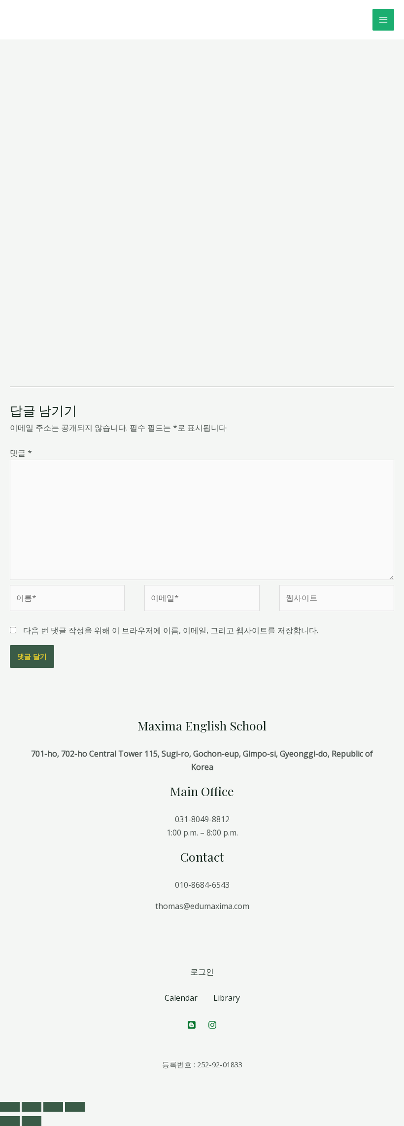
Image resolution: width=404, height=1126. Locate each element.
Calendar (181, 997)
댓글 (21, 452)
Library (226, 997)
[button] (126, 109)
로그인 (202, 971)
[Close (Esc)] (10, 1107)
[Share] (31, 1107)
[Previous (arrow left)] (10, 1121)
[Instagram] (212, 1024)
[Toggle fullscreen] (53, 1107)
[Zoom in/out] (75, 1107)
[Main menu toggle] (383, 20)
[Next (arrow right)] (31, 1121)
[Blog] (191, 1024)
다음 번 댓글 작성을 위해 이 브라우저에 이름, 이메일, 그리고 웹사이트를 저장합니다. (170, 630)
